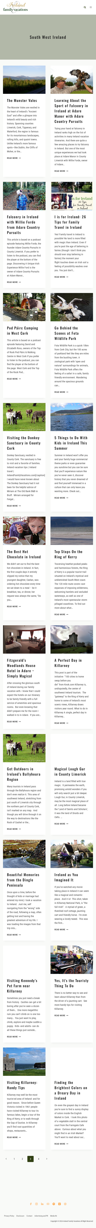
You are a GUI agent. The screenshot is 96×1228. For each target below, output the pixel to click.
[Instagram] (36, 1203)
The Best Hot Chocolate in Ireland (24, 554)
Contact (29, 1216)
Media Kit (53, 1216)
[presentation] (24, 80)
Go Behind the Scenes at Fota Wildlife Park (66, 333)
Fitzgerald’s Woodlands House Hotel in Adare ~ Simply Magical (21, 668)
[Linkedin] (42, 1203)
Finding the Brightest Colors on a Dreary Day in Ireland (70, 1090)
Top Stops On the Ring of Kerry (68, 554)
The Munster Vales (22, 100)
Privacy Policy (9, 1216)
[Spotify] (53, 1203)
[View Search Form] (85, 7)
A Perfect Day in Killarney (68, 663)
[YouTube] (48, 1203)
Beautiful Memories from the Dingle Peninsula (23, 880)
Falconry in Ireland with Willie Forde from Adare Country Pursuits (23, 224)
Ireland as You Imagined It (66, 877)
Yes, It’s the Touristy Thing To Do (71, 983)
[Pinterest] (65, 1203)
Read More (14, 158)
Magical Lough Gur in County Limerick (70, 771)
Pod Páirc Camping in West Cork (22, 330)
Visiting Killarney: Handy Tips (22, 1085)
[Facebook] (30, 1203)
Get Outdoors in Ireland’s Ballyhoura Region (24, 774)
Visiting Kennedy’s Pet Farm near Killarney (22, 986)
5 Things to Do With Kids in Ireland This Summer (71, 443)
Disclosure (20, 1216)
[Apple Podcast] (59, 1203)
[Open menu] (90, 7)
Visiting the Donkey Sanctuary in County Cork (24, 443)
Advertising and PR (41, 1216)
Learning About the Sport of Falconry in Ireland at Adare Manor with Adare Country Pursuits (71, 111)
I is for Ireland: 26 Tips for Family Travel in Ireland (70, 222)
